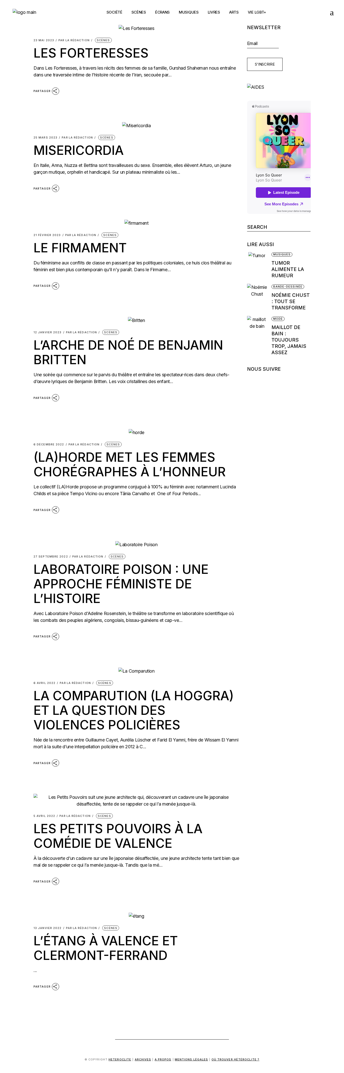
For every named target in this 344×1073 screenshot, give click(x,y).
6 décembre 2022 (48, 444)
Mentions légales (191, 1059)
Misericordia (78, 150)
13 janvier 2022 (47, 928)
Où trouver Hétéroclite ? (235, 1059)
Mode (278, 318)
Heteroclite (120, 1059)
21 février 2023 (47, 235)
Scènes (103, 40)
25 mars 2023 (45, 137)
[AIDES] (279, 87)
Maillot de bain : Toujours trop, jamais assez (288, 339)
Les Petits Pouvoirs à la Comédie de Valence (117, 836)
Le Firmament (80, 247)
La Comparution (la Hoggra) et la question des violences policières (133, 710)
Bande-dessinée (287, 286)
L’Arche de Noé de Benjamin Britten (128, 352)
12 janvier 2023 (47, 332)
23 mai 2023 (43, 40)
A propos (163, 1059)
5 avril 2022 (44, 816)
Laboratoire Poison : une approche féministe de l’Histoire (121, 584)
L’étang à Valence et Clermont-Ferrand (105, 948)
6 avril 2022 (44, 683)
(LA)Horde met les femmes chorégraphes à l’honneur (129, 464)
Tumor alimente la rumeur (287, 269)
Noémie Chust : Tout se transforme (290, 301)
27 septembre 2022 (50, 556)
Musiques (282, 254)
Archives (143, 1059)
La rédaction (74, 40)
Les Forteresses (91, 53)
